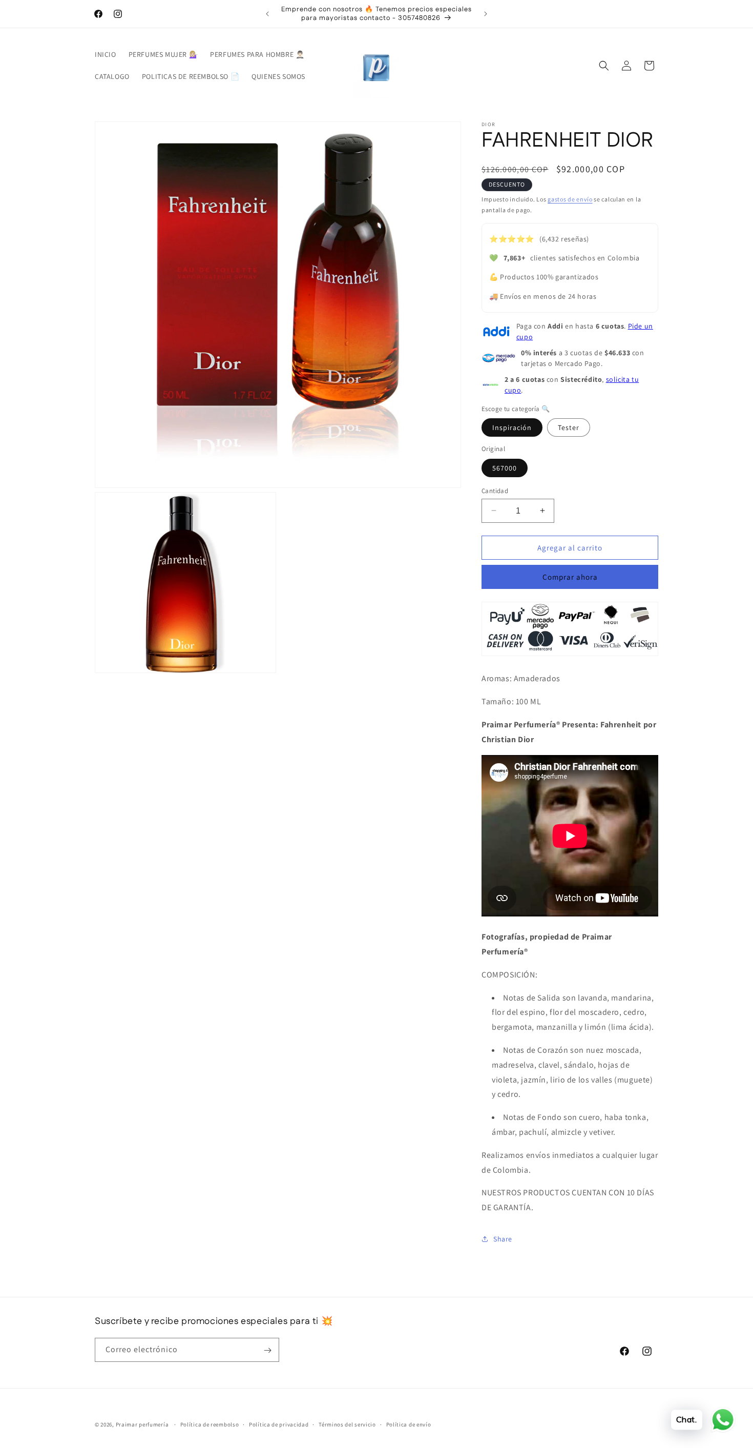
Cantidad (495, 490)
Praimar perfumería (142, 1424)
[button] (604, 65)
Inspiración (512, 427)
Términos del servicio (347, 1423)
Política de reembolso (209, 1423)
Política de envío (408, 1423)
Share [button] (502, 1238)
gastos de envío (570, 199)
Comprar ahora (570, 577)
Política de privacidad (278, 1423)
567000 (504, 467)
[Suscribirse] (267, 1350)
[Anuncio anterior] (267, 14)
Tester (568, 427)
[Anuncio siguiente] (485, 14)
